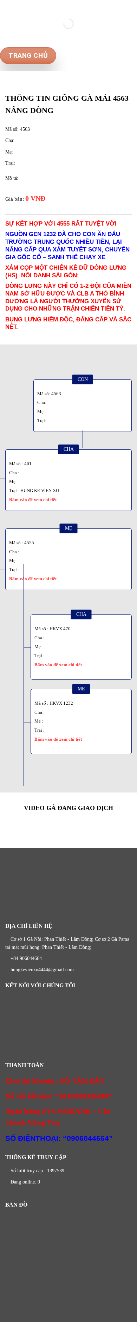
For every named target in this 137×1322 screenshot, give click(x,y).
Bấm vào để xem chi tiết (33, 499)
